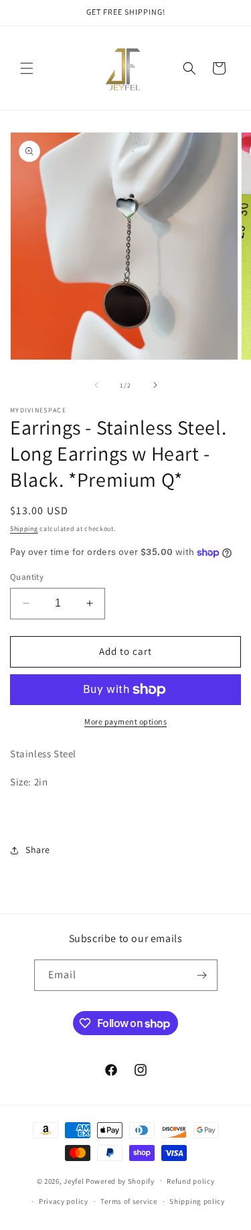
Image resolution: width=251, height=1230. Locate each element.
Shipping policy (197, 1201)
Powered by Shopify (120, 1180)
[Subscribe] (202, 975)
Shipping (24, 528)
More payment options (125, 721)
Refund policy (190, 1181)
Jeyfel (74, 1180)
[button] (26, 68)
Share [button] (37, 850)
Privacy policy (63, 1201)
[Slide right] (155, 385)
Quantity (27, 577)
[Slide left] (96, 385)
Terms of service (128, 1201)
